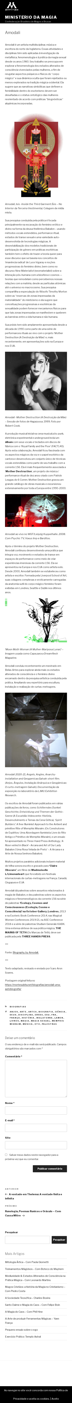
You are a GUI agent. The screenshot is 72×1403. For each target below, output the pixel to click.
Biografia (46, 1012)
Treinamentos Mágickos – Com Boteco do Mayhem (34, 1269)
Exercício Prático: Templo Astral (23, 1336)
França (15, 1018)
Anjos (14, 1012)
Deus (13, 1015)
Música (28, 1024)
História (28, 1018)
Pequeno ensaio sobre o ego (21, 1329)
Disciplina (25, 1015)
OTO (37, 1024)
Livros (14, 1021)
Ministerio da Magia (31, 17)
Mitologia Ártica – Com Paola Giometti (27, 1262)
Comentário (13, 1056)
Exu (47, 1015)
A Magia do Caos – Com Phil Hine (24, 1311)
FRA (54, 1015)
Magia (25, 1021)
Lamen (58, 1018)
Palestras (49, 1024)
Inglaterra (44, 1018)
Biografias (18, 1007)
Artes (32, 1012)
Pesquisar (11, 1232)
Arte (23, 1012)
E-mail (10, 1120)
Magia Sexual (40, 1021)
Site (8, 1137)
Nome (9, 1103)
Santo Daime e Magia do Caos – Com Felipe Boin (32, 1304)
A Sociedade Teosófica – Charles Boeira (27, 1298)
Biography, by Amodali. (26, 952)
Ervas (39, 1015)
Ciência (60, 1012)
